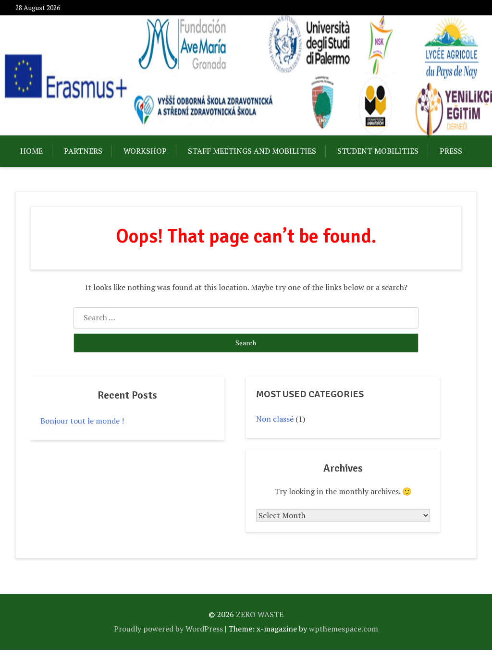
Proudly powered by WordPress (168, 628)
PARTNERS (83, 151)
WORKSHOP (145, 151)
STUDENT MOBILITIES (377, 151)
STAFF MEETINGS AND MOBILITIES (252, 151)
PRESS (451, 151)
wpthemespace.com (343, 628)
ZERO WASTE (259, 614)
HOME (31, 151)
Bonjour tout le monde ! (82, 420)
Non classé (275, 418)
